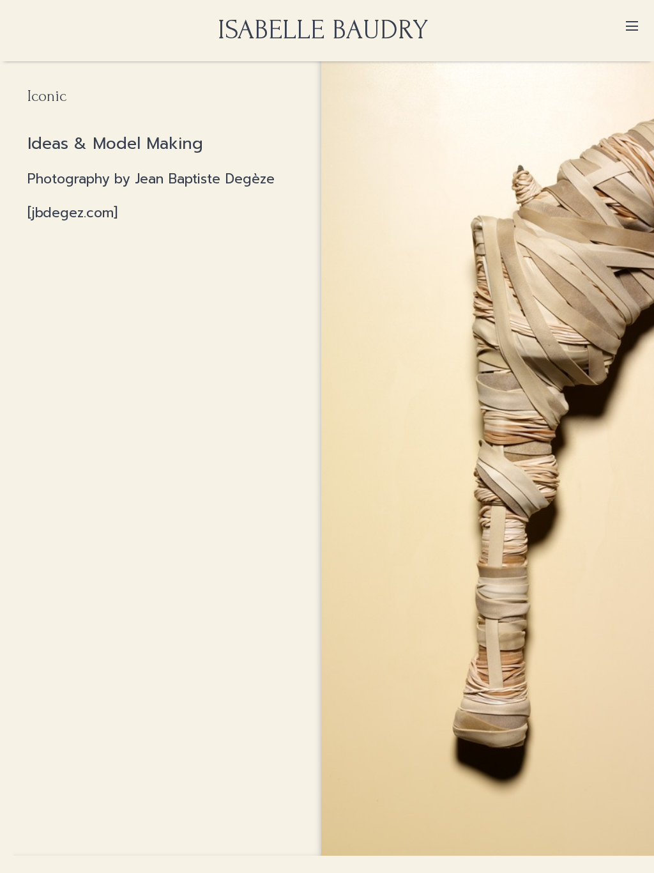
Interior (327, 49)
